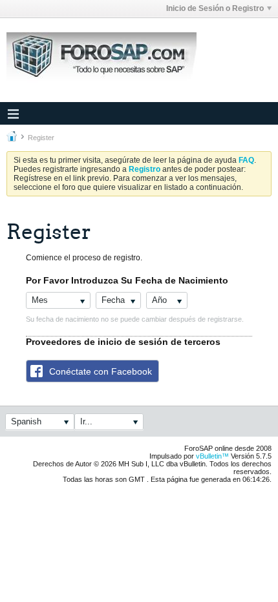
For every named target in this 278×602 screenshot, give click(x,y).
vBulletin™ (212, 456)
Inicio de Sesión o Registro (215, 8)
